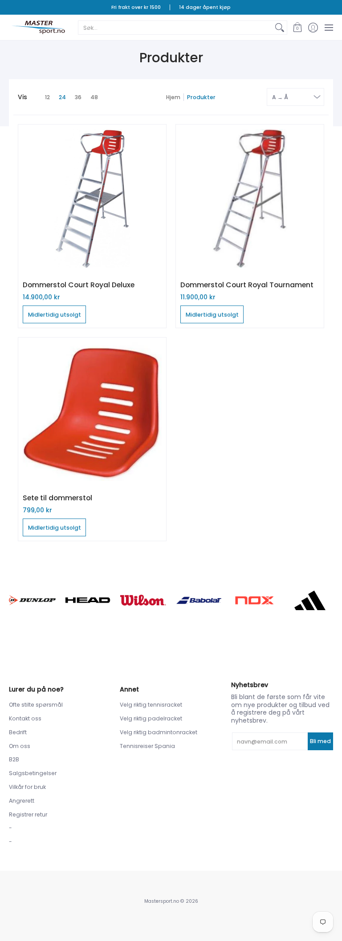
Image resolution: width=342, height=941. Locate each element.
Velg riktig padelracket (151, 718)
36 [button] (78, 97)
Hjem (173, 97)
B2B (14, 759)
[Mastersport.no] (38, 27)
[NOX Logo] (254, 600)
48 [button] (94, 97)
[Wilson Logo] (143, 600)
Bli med (320, 741)
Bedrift (18, 732)
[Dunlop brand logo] (32, 600)
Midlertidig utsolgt (54, 314)
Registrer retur (28, 814)
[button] (297, 27)
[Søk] (280, 27)
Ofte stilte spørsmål (36, 704)
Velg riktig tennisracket (151, 704)
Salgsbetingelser (33, 773)
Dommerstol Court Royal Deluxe (78, 285)
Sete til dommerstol (57, 498)
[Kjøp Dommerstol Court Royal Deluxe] (92, 198)
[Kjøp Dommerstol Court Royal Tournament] (249, 198)
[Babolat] (198, 600)
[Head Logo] (88, 600)
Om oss (19, 746)
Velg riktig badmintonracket (158, 732)
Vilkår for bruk (27, 787)
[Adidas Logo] (309, 600)
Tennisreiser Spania (147, 746)
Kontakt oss (25, 718)
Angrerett (21, 800)
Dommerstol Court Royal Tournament (247, 285)
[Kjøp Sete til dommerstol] (92, 411)
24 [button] (62, 97)
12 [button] (47, 97)
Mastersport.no (161, 901)
